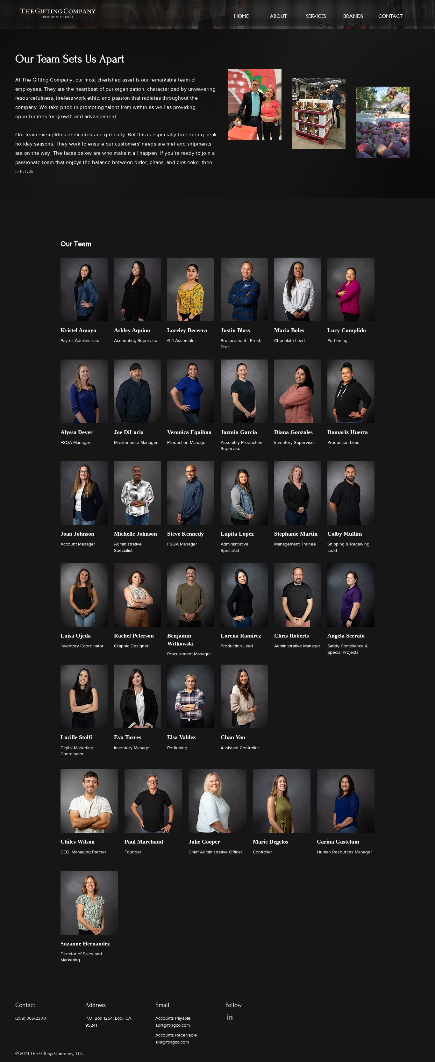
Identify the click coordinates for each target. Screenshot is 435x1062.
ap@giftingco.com (172, 1025)
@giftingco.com (174, 1041)
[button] (278, 13)
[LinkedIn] (229, 1017)
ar (157, 1041)
